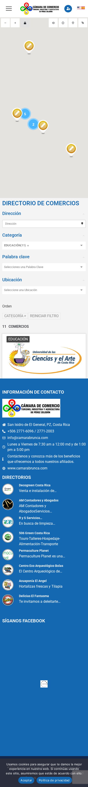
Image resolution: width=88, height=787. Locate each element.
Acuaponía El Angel (33, 581)
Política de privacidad (54, 780)
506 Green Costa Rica (34, 533)
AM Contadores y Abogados (38, 500)
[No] (82, 773)
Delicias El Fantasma (34, 596)
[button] (28, 47)
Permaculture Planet (34, 550)
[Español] (83, 7)
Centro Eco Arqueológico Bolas (41, 566)
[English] (79, 7)
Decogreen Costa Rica (35, 485)
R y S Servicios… (30, 518)
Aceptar (26, 780)
